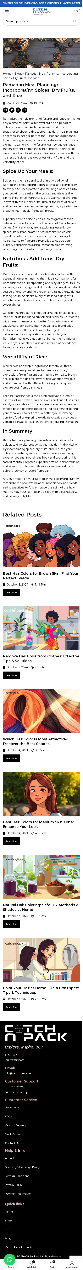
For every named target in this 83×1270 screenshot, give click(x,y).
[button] (5, 110)
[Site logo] (41, 11)
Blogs (18, 73)
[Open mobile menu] (7, 11)
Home (7, 73)
